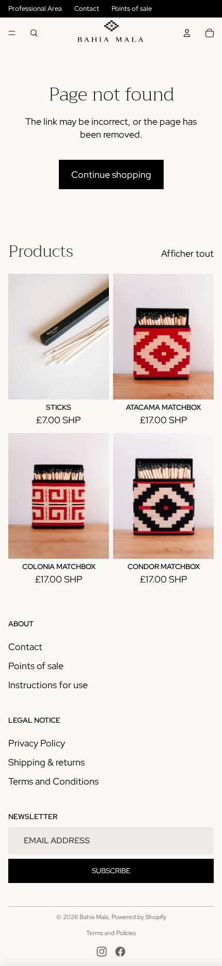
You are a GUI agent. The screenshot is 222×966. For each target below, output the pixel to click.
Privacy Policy (36, 743)
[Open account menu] (187, 33)
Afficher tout (187, 253)
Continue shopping (111, 174)
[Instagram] (102, 951)
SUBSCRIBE (111, 870)
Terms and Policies (111, 933)
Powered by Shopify (139, 917)
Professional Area (35, 8)
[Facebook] (120, 951)
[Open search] (34, 33)
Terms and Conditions (53, 781)
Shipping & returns (46, 762)
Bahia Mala (94, 917)
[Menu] (12, 33)
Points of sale (132, 8)
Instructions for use (48, 685)
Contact (86, 8)
